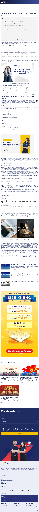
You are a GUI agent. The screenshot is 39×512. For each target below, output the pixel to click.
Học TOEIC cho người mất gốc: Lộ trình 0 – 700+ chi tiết (23, 273)
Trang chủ (2, 6)
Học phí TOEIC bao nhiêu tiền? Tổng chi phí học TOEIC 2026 (23, 264)
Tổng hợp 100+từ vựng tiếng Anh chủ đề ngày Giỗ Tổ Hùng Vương (9, 398)
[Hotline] (37, 506)
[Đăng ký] (36, 509)
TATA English (34, 42)
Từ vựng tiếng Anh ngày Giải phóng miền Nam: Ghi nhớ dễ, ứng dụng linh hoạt (29, 378)
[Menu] (37, 2)
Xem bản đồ (3, 500)
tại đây (7, 430)
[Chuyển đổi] (37, 493)
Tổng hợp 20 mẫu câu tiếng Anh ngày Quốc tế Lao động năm (9, 378)
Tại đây (6, 198)
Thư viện (7, 6)
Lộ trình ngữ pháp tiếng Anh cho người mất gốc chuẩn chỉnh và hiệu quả (24, 281)
